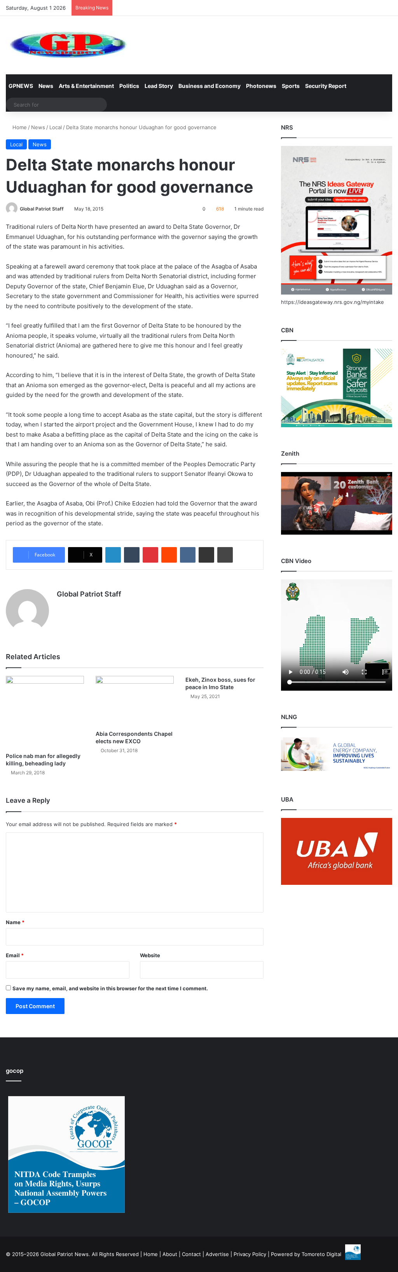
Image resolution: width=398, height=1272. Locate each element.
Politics (129, 85)
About (169, 1254)
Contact (191, 1254)
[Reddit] (169, 555)
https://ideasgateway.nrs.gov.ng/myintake (332, 302)
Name (15, 922)
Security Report (325, 85)
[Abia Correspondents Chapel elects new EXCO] (135, 701)
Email (15, 955)
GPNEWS (21, 85)
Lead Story (159, 85)
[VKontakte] (188, 555)
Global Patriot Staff (42, 209)
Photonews (261, 85)
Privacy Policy (250, 1254)
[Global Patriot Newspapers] (66, 45)
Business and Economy (209, 85)
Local (55, 127)
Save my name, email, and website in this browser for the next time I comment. (110, 988)
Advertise (217, 1254)
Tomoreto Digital (321, 1254)
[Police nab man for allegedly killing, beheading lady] (45, 712)
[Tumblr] (132, 555)
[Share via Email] (206, 555)
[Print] (225, 555)
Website (150, 955)
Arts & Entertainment (86, 85)
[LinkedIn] (113, 555)
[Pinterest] (150, 555)
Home (19, 127)
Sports (291, 85)
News (45, 85)
